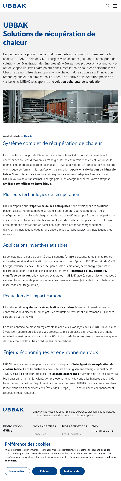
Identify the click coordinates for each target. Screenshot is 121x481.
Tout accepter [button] (72, 471)
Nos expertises (44, 426)
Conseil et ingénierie (39, 436)
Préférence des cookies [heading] (28, 444)
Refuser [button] (44, 471)
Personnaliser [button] (17, 471)
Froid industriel (72, 434)
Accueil (6, 135)
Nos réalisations (74, 426)
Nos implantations (102, 428)
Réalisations (16, 135)
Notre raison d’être (13, 428)
